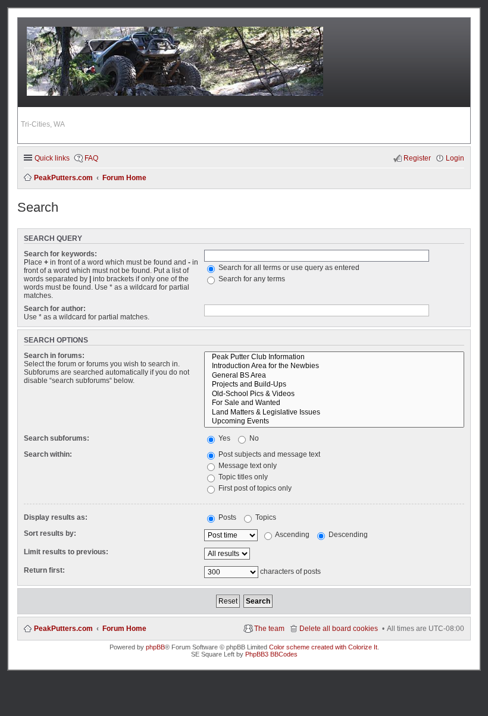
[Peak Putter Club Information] (334, 357)
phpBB (155, 647)
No (253, 438)
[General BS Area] (334, 376)
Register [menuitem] (417, 158)
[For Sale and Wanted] (334, 403)
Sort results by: (50, 533)
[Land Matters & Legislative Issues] (334, 412)
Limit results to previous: (66, 552)
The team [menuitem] (269, 628)
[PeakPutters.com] (176, 63)
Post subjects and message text (268, 454)
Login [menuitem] (455, 158)
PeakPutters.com (63, 628)
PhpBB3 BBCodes (271, 654)
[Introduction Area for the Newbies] (334, 366)
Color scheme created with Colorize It (323, 647)
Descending (347, 534)
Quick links (52, 158)
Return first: (44, 570)
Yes (223, 438)
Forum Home (124, 628)
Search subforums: (56, 438)
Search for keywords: (60, 254)
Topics (265, 517)
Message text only (247, 465)
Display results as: (55, 517)
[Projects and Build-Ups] (334, 385)
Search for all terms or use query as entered (288, 267)
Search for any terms (251, 279)
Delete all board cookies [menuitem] (338, 628)
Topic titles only (242, 477)
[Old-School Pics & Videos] (334, 394)
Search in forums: (54, 355)
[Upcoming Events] (334, 421)
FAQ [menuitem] (91, 158)
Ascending (291, 534)
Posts (226, 517)
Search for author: (55, 308)
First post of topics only (254, 488)
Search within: (48, 454)
